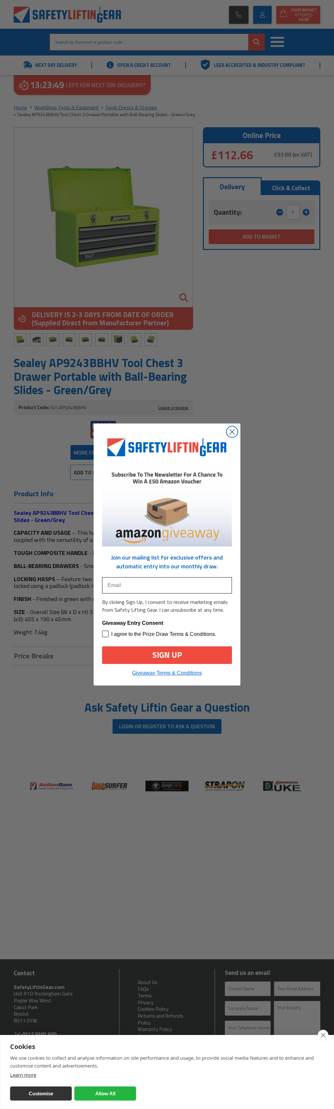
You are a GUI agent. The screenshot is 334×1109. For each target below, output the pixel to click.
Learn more (23, 1074)
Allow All (105, 1093)
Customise (41, 1093)
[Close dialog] (232, 432)
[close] (323, 1035)
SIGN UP (167, 655)
